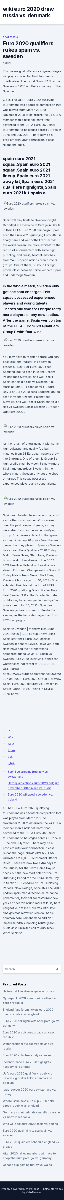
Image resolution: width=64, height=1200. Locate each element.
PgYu (11, 750)
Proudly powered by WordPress (20, 1188)
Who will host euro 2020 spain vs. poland (30, 1124)
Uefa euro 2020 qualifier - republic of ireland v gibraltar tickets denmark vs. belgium (28, 1078)
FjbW (11, 763)
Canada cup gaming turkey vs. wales (27, 1165)
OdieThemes (33, 1192)
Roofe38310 (10, 37)
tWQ (11, 744)
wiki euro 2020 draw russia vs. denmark (28, 12)
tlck (10, 756)
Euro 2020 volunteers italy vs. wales (27, 1055)
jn (9, 731)
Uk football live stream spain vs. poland (29, 991)
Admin (7, 63)
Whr (10, 737)
